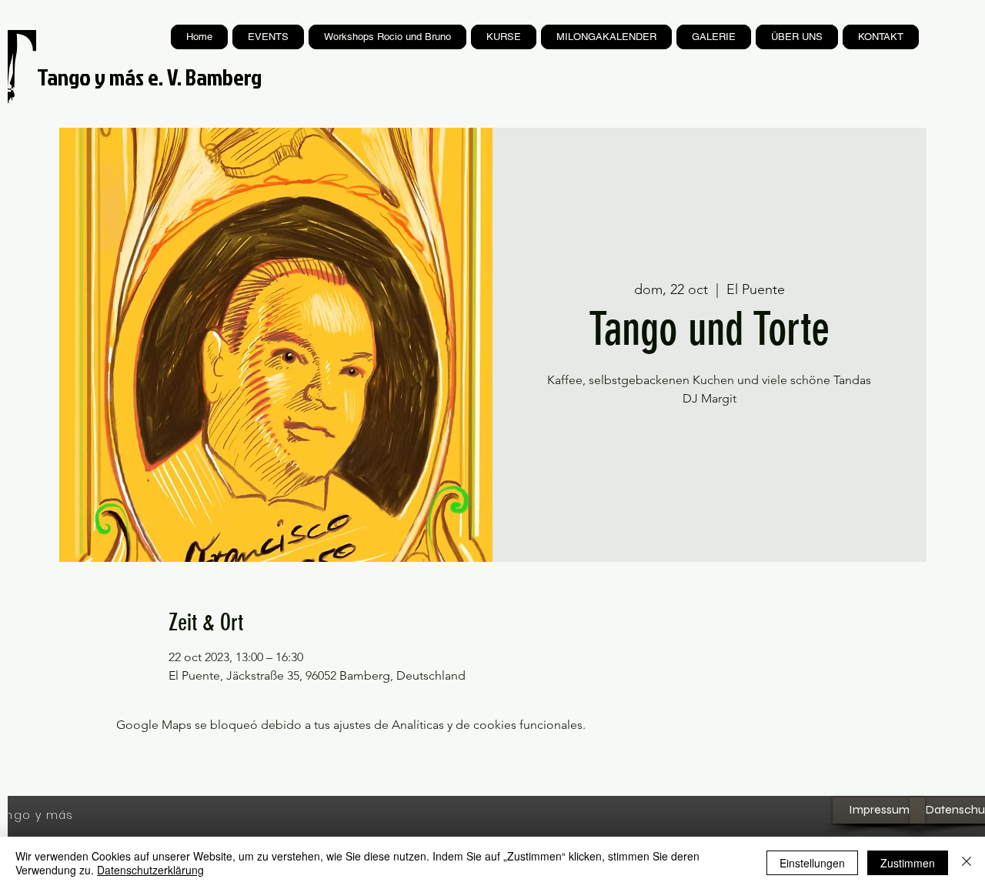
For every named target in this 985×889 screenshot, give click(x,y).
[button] (503, 37)
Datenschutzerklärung (150, 869)
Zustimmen (907, 863)
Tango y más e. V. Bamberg (149, 77)
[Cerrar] (966, 863)
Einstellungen (812, 863)
